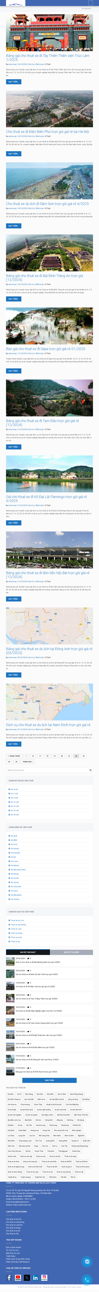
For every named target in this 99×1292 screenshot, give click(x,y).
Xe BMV (14, 840)
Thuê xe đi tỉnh (51, 1167)
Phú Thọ (38, 1141)
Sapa (36, 1146)
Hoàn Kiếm (22, 1130)
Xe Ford (14, 844)
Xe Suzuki (15, 878)
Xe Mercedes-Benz (18, 870)
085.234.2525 (17, 1199)
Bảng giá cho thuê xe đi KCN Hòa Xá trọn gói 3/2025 (36, 1072)
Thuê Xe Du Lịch (17, 920)
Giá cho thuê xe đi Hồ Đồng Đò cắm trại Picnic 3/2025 (37, 1060)
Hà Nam (11, 1125)
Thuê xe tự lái (16, 937)
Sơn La (54, 1146)
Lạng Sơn (21, 1136)
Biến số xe (41, 1099)
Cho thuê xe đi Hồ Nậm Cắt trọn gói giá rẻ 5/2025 (35, 986)
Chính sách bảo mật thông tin (17, 1262)
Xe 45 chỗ (15, 815)
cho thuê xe (12, 1104)
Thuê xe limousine (82, 1167)
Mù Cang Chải (44, 1136)
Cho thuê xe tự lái (13, 1231)
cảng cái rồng (73, 1099)
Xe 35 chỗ (15, 810)
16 (33, 756)
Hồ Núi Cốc (77, 1125)
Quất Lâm (86, 1141)
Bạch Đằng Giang (76, 1094)
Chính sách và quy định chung (18, 1259)
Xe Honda (15, 849)
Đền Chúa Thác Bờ (81, 1115)
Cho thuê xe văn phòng (15, 1222)
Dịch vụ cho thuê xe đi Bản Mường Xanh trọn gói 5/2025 (38, 962)
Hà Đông (70, 1120)
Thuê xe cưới (16, 929)
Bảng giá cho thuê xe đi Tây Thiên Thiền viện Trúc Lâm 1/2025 (47, 58)
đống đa (60, 1120)
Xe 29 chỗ (15, 806)
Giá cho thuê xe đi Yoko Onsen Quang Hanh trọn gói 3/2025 (39, 1023)
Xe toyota (15, 882)
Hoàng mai (35, 1130)
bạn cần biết (29, 1099)
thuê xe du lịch (55, 1156)
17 (40, 756)
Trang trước (14, 756)
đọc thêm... (14, 82)
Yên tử (72, 1177)
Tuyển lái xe (12, 1177)
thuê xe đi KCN (66, 1161)
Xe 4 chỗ (14, 789)
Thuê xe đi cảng (70, 1156)
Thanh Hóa (76, 1151)
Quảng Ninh (63, 1141)
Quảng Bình (50, 1141)
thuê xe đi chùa (13, 1161)
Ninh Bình (11, 1141)
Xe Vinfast (15, 899)
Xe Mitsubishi (16, 895)
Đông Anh (49, 1120)
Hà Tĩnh (29, 1125)
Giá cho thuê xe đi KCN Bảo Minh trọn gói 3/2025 (35, 1047)
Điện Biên (28, 1120)
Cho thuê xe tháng (13, 1228)
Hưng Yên (46, 1130)
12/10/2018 (22, 505)
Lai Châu (11, 1136)
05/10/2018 (22, 657)
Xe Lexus (14, 861)
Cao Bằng (85, 1099)
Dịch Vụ (31, 64)
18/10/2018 (22, 64)
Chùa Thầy (38, 1104)
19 (54, 756)
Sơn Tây (64, 1146)
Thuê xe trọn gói (32, 1172)
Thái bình (50, 1151)
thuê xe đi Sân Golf (35, 1167)
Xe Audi (14, 836)
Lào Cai (32, 1136)
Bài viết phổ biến (71, 952)
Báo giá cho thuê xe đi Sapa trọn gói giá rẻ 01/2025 (45, 349)
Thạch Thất (38, 1151)
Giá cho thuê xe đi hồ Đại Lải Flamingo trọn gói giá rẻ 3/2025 (46, 499)
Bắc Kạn (40, 1094)
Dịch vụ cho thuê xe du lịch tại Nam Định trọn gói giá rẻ (48, 725)
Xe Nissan (15, 874)
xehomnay (12, 64)
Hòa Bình (11, 1130)
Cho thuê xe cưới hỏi (14, 1225)
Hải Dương (53, 1125)
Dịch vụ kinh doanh (13, 1247)
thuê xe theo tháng (15, 1172)
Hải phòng (65, 1125)
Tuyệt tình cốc (40, 1177)
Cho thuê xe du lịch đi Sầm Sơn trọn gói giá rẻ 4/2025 (47, 204)
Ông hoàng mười (25, 1141)
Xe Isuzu (14, 891)
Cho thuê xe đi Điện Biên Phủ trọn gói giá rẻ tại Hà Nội (47, 132)
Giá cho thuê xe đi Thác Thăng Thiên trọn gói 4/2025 (36, 999)
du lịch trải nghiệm (14, 1115)
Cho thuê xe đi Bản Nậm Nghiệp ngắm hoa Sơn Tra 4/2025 (39, 1011)
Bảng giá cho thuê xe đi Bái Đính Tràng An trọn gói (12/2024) (44, 278)
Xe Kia (13, 857)
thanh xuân (12, 1156)
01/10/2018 (22, 729)
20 (62, 756)
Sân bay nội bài (24, 1146)
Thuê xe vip (15, 941)
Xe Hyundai (15, 853)
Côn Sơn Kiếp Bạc (72, 1104)
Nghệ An (81, 1136)
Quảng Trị (75, 1141)
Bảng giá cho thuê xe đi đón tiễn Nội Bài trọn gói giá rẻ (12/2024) (47, 575)
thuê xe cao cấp (26, 1156)
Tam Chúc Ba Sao (14, 1151)
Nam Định (57, 1136)
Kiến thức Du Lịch (13, 1253)
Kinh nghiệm (76, 1130)
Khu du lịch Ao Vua (61, 1130)
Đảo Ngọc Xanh (47, 1115)
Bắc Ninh (50, 1094)
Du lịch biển (12, 1110)
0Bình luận (40, 64)
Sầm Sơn (11, 1146)
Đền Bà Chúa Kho (63, 1115)
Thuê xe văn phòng (18, 925)
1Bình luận (40, 581)
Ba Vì (19, 1094)
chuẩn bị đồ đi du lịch (54, 1104)
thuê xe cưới (41, 1156)
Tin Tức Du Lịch (12, 1250)
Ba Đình (11, 1094)
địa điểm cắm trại (14, 1120)
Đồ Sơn (38, 1120)
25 (16, 762)
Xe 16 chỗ (15, 802)
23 (83, 756)
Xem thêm (49, 1080)
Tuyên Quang (26, 1177)
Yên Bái (63, 1177)
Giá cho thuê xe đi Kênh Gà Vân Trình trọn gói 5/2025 (37, 974)
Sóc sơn (45, 1146)
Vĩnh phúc (53, 1177)
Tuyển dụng (10, 1256)
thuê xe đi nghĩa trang (16, 1167)
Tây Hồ (27, 1151)
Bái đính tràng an (14, 1099)
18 (47, 756)
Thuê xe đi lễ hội (81, 1161)
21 (69, 756)
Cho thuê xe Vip (12, 1234)
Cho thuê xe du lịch (13, 1219)
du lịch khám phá (26, 1110)
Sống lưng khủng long (79, 1146)
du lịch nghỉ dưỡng (44, 1110)
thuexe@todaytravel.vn (20, 1202)
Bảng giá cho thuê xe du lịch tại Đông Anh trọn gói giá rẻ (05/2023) (49, 651)
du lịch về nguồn (31, 1115)
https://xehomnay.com (22, 1205)
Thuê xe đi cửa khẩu (49, 1161)
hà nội (20, 1125)
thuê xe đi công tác (30, 1161)
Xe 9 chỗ (14, 798)
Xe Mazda (15, 865)
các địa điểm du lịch (56, 1099)
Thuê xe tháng (16, 933)
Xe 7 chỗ (14, 794)
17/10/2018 (22, 353)
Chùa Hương (25, 1104)
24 (9, 762)
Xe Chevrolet (16, 886)
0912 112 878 (30, 1199)
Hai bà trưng (40, 1125)
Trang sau (27, 762)
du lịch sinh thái (60, 1110)
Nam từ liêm (69, 1136)
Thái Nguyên (63, 1151)
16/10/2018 (22, 429)
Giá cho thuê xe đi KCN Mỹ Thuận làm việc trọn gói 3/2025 (39, 1035)
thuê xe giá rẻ (66, 1167)
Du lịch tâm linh (76, 1110)
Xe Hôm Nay (86, 9)
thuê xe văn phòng (64, 1172)
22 (77, 756)
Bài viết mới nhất (28, 952)
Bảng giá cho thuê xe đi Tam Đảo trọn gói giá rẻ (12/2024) (42, 423)
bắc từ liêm (62, 1094)
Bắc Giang (29, 1094)
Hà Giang (80, 1120)
